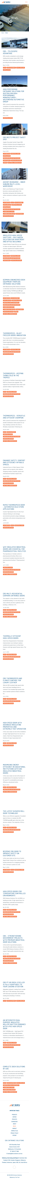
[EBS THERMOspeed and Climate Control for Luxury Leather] (14, 670)
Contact (14, 1128)
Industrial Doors (7, 118)
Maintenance (6, 160)
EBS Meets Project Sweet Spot (14, 138)
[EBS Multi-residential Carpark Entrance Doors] (14, 585)
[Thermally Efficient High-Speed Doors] (14, 628)
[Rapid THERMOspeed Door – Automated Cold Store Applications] (14, 496)
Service (15, 1117)
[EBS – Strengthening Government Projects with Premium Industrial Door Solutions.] (14, 927)
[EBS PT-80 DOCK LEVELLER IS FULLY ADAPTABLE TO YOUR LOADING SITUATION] (14, 974)
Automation (6, 153)
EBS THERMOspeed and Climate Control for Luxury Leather (12, 680)
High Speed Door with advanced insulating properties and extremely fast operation (14, 726)
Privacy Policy (14, 1133)
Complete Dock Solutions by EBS (14, 1068)
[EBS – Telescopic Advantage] (14, 43)
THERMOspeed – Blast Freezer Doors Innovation (14, 334)
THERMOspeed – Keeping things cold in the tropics (13, 375)
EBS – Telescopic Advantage (10, 52)
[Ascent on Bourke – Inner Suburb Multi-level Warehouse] (14, 174)
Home (2, 32)
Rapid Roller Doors (16, 160)
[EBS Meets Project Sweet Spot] (14, 129)
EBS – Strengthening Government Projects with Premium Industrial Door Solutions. (14, 939)
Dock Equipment (11, 67)
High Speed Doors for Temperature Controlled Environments (14, 893)
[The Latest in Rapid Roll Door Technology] (14, 803)
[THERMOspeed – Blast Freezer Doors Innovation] (14, 325)
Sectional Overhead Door (14, 162)
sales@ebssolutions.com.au (15, 1153)
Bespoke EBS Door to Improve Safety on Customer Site (12, 853)
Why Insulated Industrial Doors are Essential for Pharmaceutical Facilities (14, 549)
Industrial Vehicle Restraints (11, 302)
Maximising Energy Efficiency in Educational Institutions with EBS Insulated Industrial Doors (14, 769)
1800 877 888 (15, 1151)
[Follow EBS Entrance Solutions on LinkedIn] (14, 1167)
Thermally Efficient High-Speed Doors (12, 637)
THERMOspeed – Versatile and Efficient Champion (14, 417)
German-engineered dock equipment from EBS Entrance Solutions (14, 282)
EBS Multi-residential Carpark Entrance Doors (14, 595)
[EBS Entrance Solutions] (5, 2)
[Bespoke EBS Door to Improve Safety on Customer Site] (14, 843)
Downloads (14, 1121)
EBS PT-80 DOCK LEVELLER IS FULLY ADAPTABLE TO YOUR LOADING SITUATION (14, 984)
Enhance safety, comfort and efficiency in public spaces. (14, 462)
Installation (6, 69)
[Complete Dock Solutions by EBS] (14, 1058)
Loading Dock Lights (8, 211)
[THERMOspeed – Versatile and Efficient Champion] (14, 407)
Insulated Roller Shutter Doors (11, 158)
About (14, 1124)
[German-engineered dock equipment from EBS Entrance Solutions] (14, 271)
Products (14, 1114)
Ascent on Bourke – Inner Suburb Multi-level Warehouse (14, 184)
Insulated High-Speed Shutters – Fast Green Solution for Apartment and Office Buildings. (13, 238)
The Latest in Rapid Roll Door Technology (14, 812)
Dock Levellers (20, 67)
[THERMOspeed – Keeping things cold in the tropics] (14, 365)
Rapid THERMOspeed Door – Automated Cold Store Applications (14, 507)
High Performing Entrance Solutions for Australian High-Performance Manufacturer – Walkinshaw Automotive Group (13, 95)
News (14, 1126)
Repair (5, 162)
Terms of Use (14, 1131)
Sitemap (14, 1135)
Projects (14, 1119)
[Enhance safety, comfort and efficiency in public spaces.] (14, 452)
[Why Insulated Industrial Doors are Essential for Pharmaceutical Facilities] (14, 539)
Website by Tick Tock (14, 1177)
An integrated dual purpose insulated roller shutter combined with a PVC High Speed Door (14, 1024)
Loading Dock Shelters (9, 213)
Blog (4, 67)
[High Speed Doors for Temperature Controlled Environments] (14, 883)
